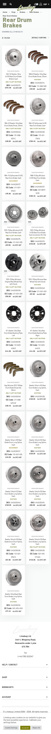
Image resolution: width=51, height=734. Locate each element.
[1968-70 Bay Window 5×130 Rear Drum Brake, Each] (37, 158)
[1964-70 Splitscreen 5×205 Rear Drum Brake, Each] (13, 158)
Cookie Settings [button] (11, 728)
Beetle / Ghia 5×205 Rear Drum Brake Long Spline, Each (37, 541)
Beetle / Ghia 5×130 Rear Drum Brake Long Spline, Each (37, 493)
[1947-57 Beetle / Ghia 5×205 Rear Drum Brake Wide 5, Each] (13, 57)
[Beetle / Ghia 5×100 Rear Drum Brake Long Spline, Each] (37, 423)
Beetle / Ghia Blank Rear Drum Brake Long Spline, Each (13, 596)
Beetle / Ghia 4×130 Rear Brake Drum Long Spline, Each (13, 442)
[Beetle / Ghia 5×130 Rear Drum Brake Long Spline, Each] (37, 474)
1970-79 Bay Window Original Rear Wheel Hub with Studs (13, 281)
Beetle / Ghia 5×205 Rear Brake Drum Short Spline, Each (13, 541)
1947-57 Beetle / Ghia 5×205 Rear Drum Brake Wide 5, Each (13, 76)
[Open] (5, 4)
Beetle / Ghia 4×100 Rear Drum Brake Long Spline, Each (37, 387)
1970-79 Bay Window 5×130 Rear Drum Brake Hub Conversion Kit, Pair (37, 232)
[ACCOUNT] (40, 4)
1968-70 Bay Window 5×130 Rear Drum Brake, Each (38, 178)
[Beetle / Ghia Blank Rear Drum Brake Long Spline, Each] (13, 576)
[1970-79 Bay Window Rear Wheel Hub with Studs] (37, 262)
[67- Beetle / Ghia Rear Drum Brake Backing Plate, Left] (13, 313)
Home (5, 12)
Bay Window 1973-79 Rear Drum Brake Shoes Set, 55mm (13, 387)
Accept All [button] (25, 728)
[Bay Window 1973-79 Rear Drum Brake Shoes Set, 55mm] (13, 368)
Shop (13, 12)
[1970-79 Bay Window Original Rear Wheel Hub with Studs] (13, 262)
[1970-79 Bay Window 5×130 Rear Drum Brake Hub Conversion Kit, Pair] (37, 213)
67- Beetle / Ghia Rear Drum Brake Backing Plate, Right (37, 333)
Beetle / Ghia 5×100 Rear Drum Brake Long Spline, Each (37, 442)
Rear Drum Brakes (13, 71)
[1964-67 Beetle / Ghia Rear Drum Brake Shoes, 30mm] (13, 106)
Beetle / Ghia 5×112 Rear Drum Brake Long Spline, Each (13, 493)
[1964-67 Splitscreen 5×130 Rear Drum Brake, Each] (37, 106)
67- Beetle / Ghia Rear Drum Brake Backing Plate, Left (13, 333)
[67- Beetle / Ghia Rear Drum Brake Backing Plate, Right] (37, 313)
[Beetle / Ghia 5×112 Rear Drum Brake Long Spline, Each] (13, 474)
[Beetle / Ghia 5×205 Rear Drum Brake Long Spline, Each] (37, 522)
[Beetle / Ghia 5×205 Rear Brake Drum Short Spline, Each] (13, 522)
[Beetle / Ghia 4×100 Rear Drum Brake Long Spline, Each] (37, 368)
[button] (10, 4)
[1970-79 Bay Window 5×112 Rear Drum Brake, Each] (13, 213)
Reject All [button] (36, 728)
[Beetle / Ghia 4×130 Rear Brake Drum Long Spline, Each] (13, 423)
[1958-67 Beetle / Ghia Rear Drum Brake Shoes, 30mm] (37, 57)
